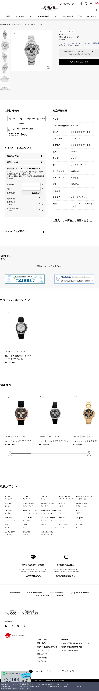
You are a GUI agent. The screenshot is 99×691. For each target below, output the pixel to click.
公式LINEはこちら (33, 576)
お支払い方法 (42, 640)
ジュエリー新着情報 (34, 593)
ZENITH (8, 526)
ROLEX (8, 497)
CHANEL (8, 511)
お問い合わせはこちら (65, 576)
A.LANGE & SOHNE (49, 504)
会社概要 (64, 640)
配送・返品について (44, 643)
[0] (96, 3)
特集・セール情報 (42, 596)
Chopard (79, 518)
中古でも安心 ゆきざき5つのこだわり (75, 643)
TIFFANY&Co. (63, 526)
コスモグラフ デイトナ (29, 24)
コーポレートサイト (43, 671)
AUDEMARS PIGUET (84, 497)
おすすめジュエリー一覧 (80, 593)
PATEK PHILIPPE (65, 497)
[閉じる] (31, 671)
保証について (42, 654)
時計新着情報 (15, 593)
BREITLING (10, 518)
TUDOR (49, 526)
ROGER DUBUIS (29, 504)
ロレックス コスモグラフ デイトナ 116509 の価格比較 (81, 43)
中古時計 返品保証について (47, 647)
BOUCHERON (10, 533)
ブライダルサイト (68, 671)
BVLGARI (26, 533)
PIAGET (79, 526)
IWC (60, 511)
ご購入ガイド (91, 16)
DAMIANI (27, 526)
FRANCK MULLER (83, 504)
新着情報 (60, 596)
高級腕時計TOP (5, 24)
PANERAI (79, 511)
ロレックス (15, 24)
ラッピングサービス (44, 661)
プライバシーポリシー (23, 686)
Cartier (26, 497)
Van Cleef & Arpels (49, 518)
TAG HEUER (28, 518)
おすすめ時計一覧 (56, 593)
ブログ (79, 16)
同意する (78, 686)
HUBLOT (61, 504)
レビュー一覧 (42, 658)
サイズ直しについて (44, 650)
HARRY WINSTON (30, 511)
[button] (89, 453)
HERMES (61, 518)
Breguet (8, 504)
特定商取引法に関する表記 (71, 647)
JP (73, 4)
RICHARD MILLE (47, 533)
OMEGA (44, 497)
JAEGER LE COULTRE (49, 511)
